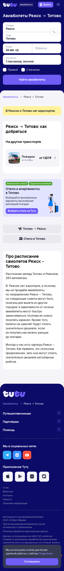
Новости (7, 499)
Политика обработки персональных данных (25, 531)
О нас (6, 487)
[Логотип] (10, 4)
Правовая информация (15, 503)
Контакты (8, 495)
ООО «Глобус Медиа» (14, 520)
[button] (33, 157)
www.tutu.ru (12, 527)
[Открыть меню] (58, 4)
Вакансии (8, 491)
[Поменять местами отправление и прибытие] (54, 31)
